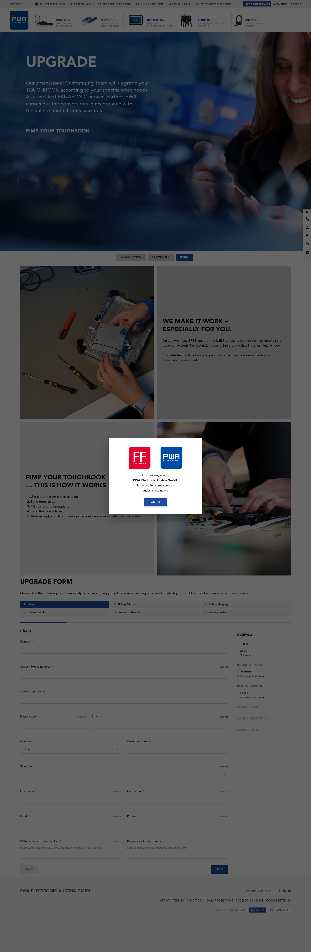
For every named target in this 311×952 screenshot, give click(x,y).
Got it (155, 502)
